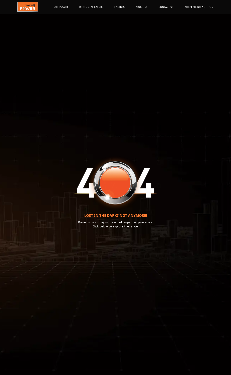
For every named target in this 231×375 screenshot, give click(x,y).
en (210, 7)
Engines (119, 6)
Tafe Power (60, 6)
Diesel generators (91, 6)
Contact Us (166, 6)
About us (141, 6)
